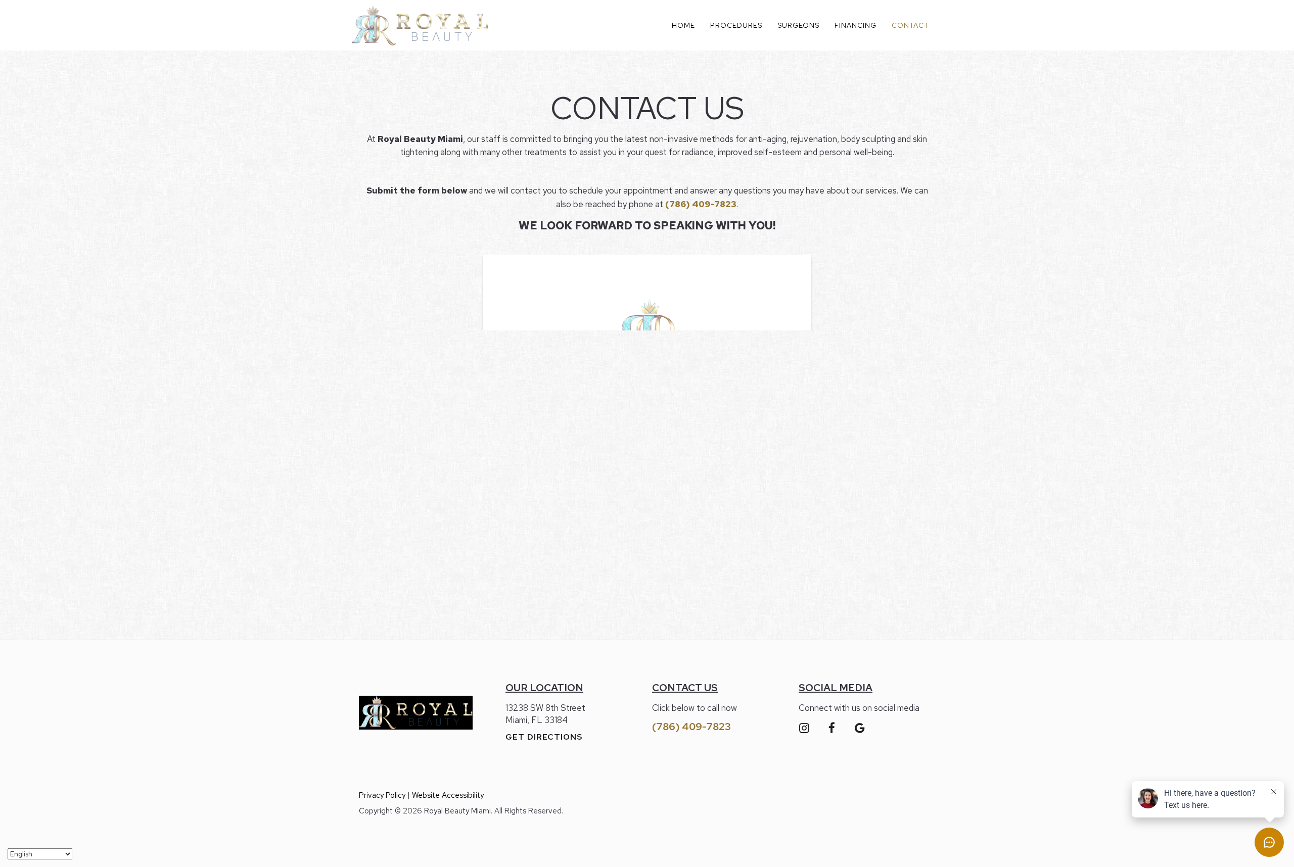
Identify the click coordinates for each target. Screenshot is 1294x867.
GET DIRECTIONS (544, 737)
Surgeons (798, 25)
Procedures (736, 25)
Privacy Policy (382, 795)
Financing (855, 25)
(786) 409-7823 (691, 726)
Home (683, 25)
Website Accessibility (448, 795)
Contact (910, 25)
